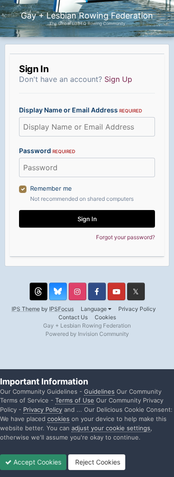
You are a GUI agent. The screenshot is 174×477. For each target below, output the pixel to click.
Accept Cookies (36, 462)
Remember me (51, 188)
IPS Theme (26, 308)
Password (47, 151)
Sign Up (118, 79)
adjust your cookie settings (110, 428)
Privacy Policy (137, 308)
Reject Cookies (96, 462)
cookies (58, 418)
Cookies (105, 317)
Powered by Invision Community (87, 333)
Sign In (87, 219)
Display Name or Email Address (80, 110)
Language (94, 308)
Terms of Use (74, 400)
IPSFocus (61, 308)
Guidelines (99, 391)
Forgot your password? (125, 237)
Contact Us (73, 317)
